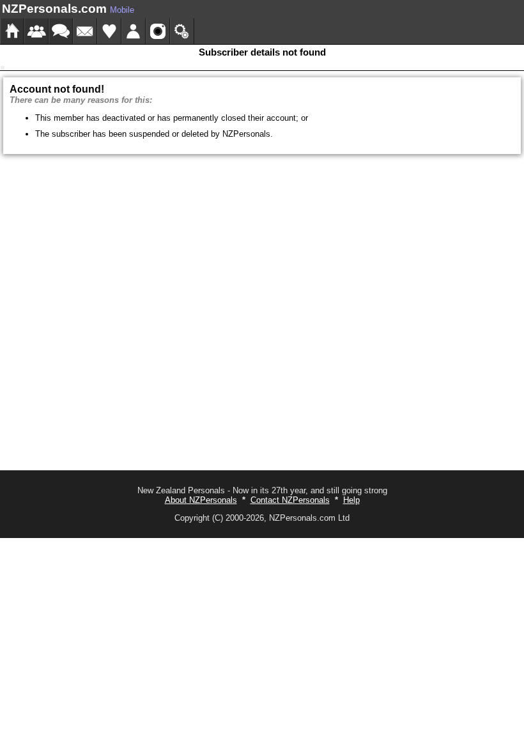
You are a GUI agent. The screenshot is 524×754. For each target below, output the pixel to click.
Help (351, 500)
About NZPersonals (201, 500)
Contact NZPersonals (290, 500)
